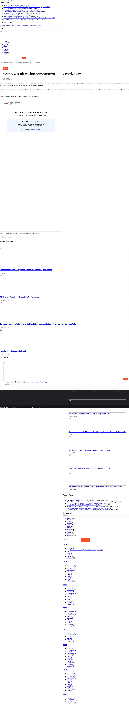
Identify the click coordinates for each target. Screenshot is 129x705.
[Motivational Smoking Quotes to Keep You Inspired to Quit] (97, 406)
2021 (65, 645)
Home (5, 41)
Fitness (5, 46)
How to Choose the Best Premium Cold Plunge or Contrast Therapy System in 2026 (27, 7)
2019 (65, 694)
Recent (74, 391)
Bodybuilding (7, 42)
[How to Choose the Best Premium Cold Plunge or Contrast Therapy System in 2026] (97, 424)
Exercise (6, 44)
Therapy (6, 50)
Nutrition (6, 49)
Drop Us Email (8, 22)
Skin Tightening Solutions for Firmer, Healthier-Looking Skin (21, 16)
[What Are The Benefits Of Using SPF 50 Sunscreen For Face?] (97, 460)
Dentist (69, 520)
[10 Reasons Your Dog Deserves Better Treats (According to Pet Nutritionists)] (97, 479)
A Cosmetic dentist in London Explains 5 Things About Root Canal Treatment (25, 15)
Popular (95, 391)
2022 (65, 629)
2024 (65, 585)
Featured (69, 523)
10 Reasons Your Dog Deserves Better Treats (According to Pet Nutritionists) (25, 11)
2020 (65, 669)
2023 (65, 608)
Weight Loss (7, 54)
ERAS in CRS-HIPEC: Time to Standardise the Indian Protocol (21, 8)
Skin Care (69, 531)
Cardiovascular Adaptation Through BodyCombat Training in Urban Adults (24, 19)
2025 (65, 561)
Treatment (6, 52)
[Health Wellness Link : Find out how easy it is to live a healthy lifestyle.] (20, 25)
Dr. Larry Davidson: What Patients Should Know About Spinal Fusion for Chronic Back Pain (29, 18)
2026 (65, 544)
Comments (117, 391)
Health (5, 47)
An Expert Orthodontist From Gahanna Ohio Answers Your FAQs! (26, 382)
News (68, 527)
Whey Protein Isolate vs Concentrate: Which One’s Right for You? (22, 13)
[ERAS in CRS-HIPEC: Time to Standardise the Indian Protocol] (97, 442)
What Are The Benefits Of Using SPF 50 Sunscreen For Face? (21, 10)
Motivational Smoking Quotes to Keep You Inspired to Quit (20, 5)
